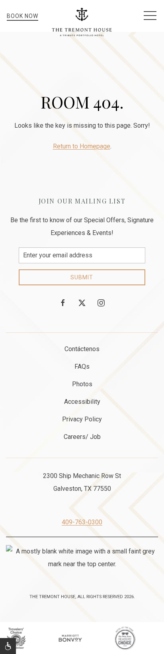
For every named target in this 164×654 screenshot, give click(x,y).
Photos (82, 384)
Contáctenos (82, 349)
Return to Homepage (81, 146)
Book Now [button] (22, 16)
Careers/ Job (82, 437)
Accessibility (82, 401)
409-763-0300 (82, 522)
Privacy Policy (82, 419)
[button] (150, 16)
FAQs (82, 366)
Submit (81, 277)
